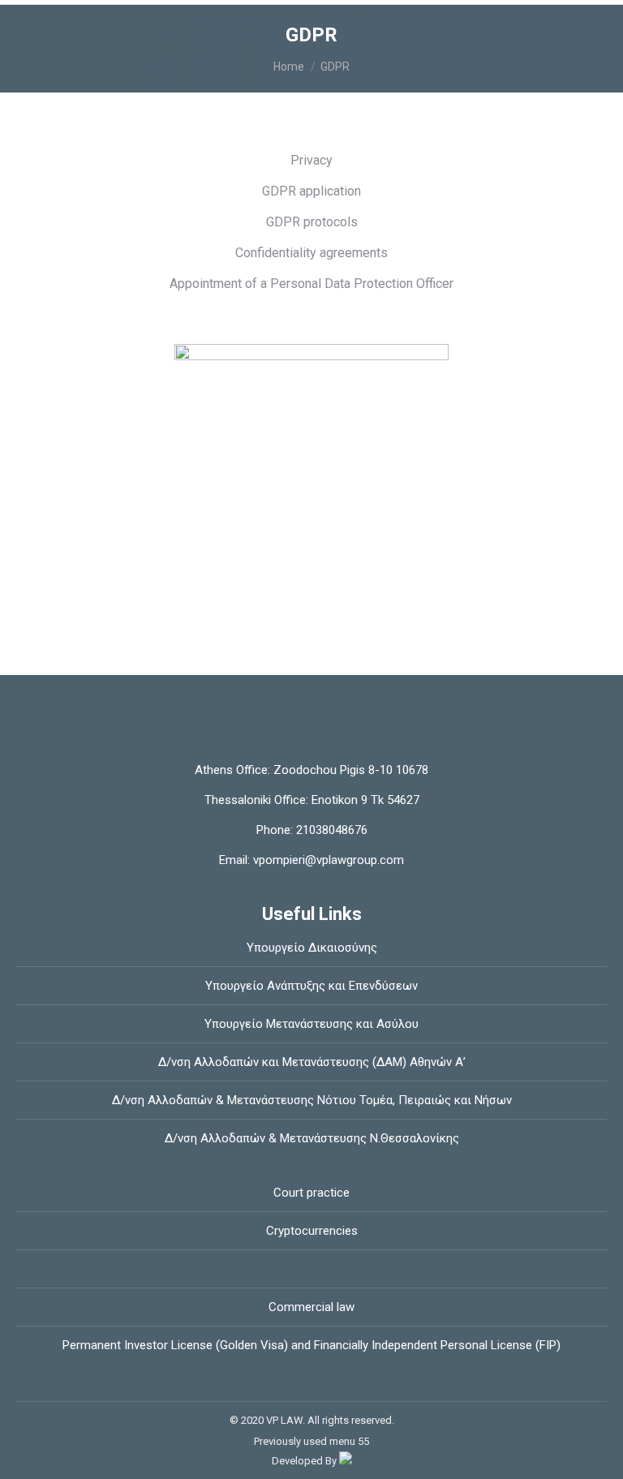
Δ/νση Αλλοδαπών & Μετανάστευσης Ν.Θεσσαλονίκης (312, 1138)
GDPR (312, 1269)
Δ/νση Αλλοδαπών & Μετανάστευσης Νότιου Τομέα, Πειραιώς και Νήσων (312, 1100)
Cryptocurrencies (312, 1230)
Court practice (311, 1192)
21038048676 (330, 830)
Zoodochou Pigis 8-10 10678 (350, 770)
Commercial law (311, 1307)
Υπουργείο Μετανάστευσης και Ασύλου (311, 1024)
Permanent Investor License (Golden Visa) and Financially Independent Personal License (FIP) (311, 1345)
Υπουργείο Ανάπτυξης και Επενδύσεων (311, 985)
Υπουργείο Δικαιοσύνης (312, 947)
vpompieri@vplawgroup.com (327, 860)
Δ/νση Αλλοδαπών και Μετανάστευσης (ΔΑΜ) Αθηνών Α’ (312, 1062)
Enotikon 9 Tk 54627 (365, 800)
